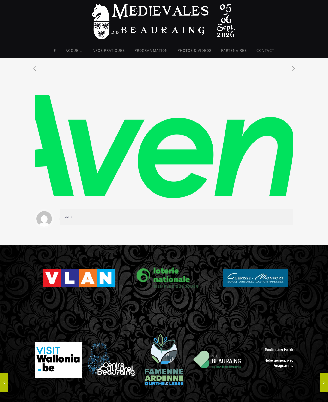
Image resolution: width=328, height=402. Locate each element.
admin (69, 216)
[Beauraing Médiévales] (164, 21)
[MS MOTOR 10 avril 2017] (4, 382)
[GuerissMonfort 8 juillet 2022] (324, 382)
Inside (288, 350)
